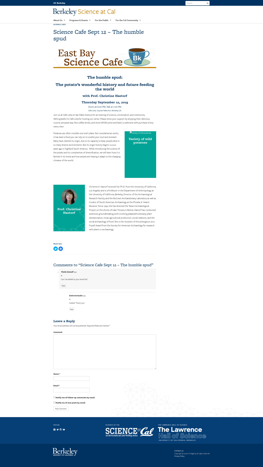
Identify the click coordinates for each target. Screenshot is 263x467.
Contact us (178, 450)
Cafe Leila (92, 110)
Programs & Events (78, 20)
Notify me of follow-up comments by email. (75, 397)
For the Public (101, 20)
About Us (57, 20)
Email (56, 385)
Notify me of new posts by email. (71, 402)
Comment (57, 332)
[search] (208, 3)
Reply (63, 285)
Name (56, 373)
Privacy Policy (179, 456)
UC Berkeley (59, 2)
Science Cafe (59, 24)
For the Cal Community (127, 20)
